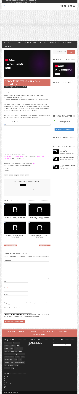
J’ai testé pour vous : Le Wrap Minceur (66, 150)
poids (22, 354)
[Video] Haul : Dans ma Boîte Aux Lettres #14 (15, 218)
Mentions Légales (48, 331)
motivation (7, 354)
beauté (6, 343)
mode (22, 175)
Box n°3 (17, 156)
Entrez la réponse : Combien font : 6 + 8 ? (14, 308)
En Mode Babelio (35, 343)
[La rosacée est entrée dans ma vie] (56, 167)
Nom (5, 281)
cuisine (6, 348)
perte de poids (15, 354)
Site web (6, 294)
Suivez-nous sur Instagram (65, 129)
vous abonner (26, 316)
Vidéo (24, 87)
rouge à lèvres (8, 359)
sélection (7, 362)
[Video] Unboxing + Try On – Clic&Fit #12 (39, 236)
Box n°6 (39, 156)
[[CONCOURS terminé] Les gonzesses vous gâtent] (56, 159)
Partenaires (67, 42)
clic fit (6, 175)
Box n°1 (6, 156)
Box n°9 (9, 158)
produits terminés (9, 356)
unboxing (10, 365)
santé (15, 359)
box (18, 345)
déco (11, 348)
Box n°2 (11, 156)
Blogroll (43, 42)
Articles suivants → (45, 245)
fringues (16, 175)
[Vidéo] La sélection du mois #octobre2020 (14, 236)
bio (11, 343)
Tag (12, 362)
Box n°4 (22, 156)
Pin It (32, 189)
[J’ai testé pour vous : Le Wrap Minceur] (56, 151)
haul (21, 348)
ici (34, 163)
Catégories (56, 343)
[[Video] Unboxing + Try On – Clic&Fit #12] (39, 228)
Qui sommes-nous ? (30, 42)
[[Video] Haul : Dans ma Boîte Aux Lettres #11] (39, 209)
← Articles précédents (10, 245)
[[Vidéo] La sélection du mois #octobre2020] (15, 228)
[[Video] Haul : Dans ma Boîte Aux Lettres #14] (15, 209)
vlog (13, 368)
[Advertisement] (39, 24)
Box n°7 (44, 156)
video (16, 365)
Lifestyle (20, 87)
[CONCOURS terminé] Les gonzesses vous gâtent (67, 158)
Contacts (7, 46)
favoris (16, 348)
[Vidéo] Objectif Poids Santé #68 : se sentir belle (20, 1)
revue (22, 356)
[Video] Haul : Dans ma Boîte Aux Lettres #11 (39, 218)
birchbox (7, 345)
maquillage (14, 351)
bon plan (13, 345)
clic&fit (11, 175)
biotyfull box (16, 343)
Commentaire (7, 260)
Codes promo (55, 42)
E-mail (6, 288)
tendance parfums (19, 362)
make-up (7, 351)
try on (26, 175)
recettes (17, 356)
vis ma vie (7, 368)
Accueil (7, 42)
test (5, 365)
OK (71, 52)
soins (20, 359)
